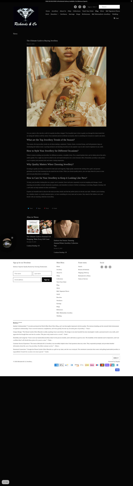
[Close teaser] (12, 238)
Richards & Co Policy (84, 276)
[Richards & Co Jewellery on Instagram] (79, 6)
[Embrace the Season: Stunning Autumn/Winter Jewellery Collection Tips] (66, 229)
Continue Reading (32, 246)
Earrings (72, 14)
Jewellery (55, 11)
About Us (63, 11)
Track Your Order (88, 11)
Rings (78, 14)
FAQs (69, 11)
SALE (47, 14)
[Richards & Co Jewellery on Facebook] (75, 6)
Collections (77, 11)
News (15, 34)
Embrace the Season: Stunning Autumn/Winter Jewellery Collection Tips (66, 243)
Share (39, 208)
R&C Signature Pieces (113, 11)
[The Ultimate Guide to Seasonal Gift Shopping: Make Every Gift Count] (39, 227)
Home (48, 11)
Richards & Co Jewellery (25, 361)
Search (80, 266)
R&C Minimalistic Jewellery (101, 14)
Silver (102, 11)
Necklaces (63, 14)
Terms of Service (83, 279)
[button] (7, 243)
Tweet (31, 208)
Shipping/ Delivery (83, 272)
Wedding (115, 14)
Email (55, 208)
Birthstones (86, 14)
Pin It (47, 208)
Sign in (90, 7)
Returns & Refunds (83, 269)
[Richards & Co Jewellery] (25, 16)
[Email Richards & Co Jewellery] (84, 6)
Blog (96, 11)
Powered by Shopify (114, 361)
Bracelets (54, 14)
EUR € (94, 7)
